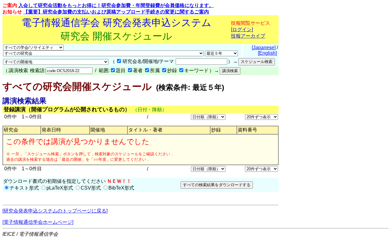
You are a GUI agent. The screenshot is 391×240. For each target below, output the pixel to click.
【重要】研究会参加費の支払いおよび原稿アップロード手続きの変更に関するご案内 (116, 11)
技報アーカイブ (248, 36)
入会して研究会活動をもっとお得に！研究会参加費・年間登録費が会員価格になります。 (116, 5)
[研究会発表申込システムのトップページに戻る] (55, 210)
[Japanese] (264, 47)
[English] (267, 53)
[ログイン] (242, 29)
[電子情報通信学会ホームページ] (37, 222)
